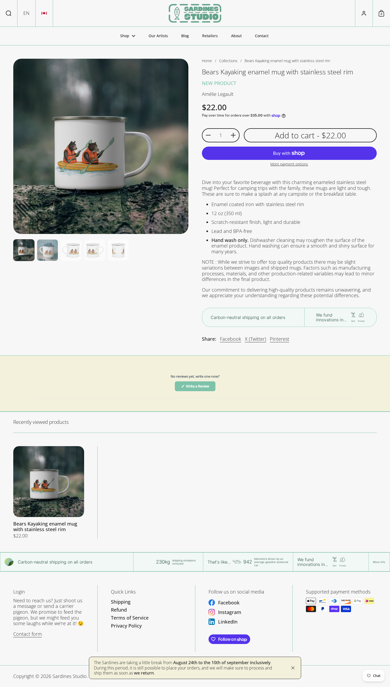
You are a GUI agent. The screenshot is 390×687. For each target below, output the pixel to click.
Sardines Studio (70, 676)
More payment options (289, 164)
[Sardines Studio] (195, 13)
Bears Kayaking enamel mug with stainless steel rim (48, 492)
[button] (9, 13)
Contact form (27, 634)
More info (379, 562)
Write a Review (200, 387)
